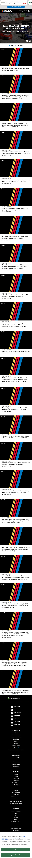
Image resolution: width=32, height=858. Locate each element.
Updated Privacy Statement (16, 737)
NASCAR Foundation (16, 797)
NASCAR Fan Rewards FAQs (16, 803)
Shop (25, 10)
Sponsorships (16, 766)
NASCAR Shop (16, 784)
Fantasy (16, 774)
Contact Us (16, 732)
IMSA (16, 813)
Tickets (20, 10)
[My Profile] (29, 11)
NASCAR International (16, 821)
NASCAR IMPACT (16, 792)
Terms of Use (5, 839)
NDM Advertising (16, 764)
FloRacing (16, 817)
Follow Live (16, 780)
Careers (16, 760)
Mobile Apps (16, 778)
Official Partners (16, 762)
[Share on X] (30, 41)
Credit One (16, 826)
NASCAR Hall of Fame (16, 824)
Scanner (16, 776)
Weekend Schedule (16, 6)
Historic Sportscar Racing (16, 828)
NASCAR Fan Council (16, 799)
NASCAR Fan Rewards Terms (16, 801)
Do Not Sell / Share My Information (16, 750)
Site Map (16, 743)
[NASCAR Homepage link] (16, 697)
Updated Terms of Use (16, 735)
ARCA (16, 815)
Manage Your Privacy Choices (15, 855)
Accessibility (16, 739)
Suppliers (16, 741)
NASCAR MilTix (16, 794)
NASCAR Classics (16, 782)
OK (15, 849)
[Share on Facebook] (27, 41)
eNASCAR (16, 819)
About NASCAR (16, 757)
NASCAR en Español (16, 811)
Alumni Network (16, 830)
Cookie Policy (16, 838)
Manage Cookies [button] (16, 745)
